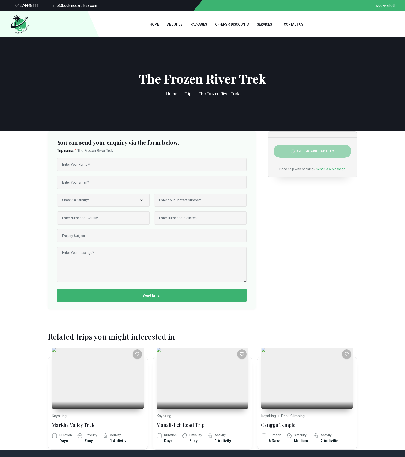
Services (264, 24)
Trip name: (66, 150)
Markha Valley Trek (73, 425)
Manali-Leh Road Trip (181, 425)
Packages (199, 24)
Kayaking (59, 416)
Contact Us (293, 24)
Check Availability (315, 151)
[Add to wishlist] (137, 354)
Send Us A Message (330, 169)
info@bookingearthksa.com (74, 5)
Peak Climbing (293, 416)
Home (154, 24)
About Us (175, 24)
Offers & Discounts (232, 24)
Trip (187, 93)
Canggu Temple (278, 425)
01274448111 (27, 5)
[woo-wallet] (385, 5)
